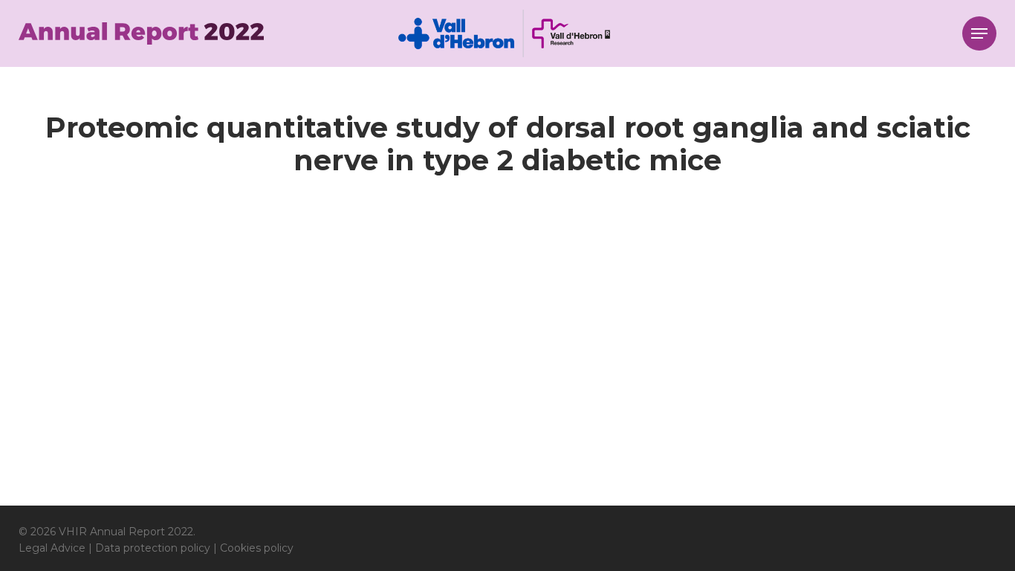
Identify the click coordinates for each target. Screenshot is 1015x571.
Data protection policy (152, 548)
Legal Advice (52, 548)
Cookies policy (257, 548)
